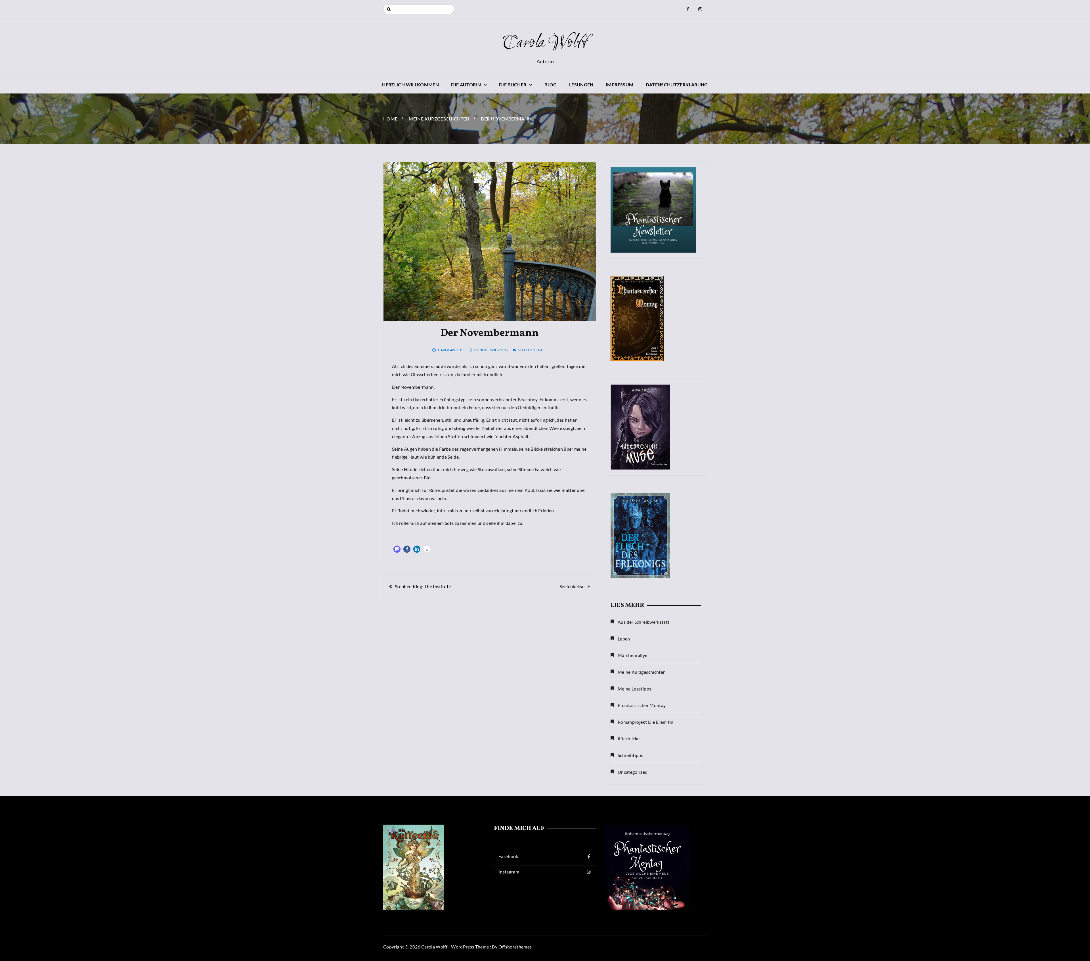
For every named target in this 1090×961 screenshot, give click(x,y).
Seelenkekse (571, 586)
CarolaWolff (451, 350)
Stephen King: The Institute (423, 586)
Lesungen (581, 84)
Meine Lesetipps (634, 688)
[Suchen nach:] (418, 9)
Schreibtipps (630, 755)
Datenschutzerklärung (677, 84)
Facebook (508, 856)
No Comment (530, 350)
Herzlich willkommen (410, 84)
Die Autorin (466, 84)
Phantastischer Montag (642, 705)
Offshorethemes (515, 946)
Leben (624, 638)
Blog (550, 84)
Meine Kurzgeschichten (642, 672)
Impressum (619, 84)
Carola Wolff (545, 43)
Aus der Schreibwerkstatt (643, 622)
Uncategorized (633, 772)
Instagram (508, 871)
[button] (397, 549)
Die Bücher (513, 84)
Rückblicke (629, 738)
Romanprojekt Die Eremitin (646, 722)
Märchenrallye (632, 655)
